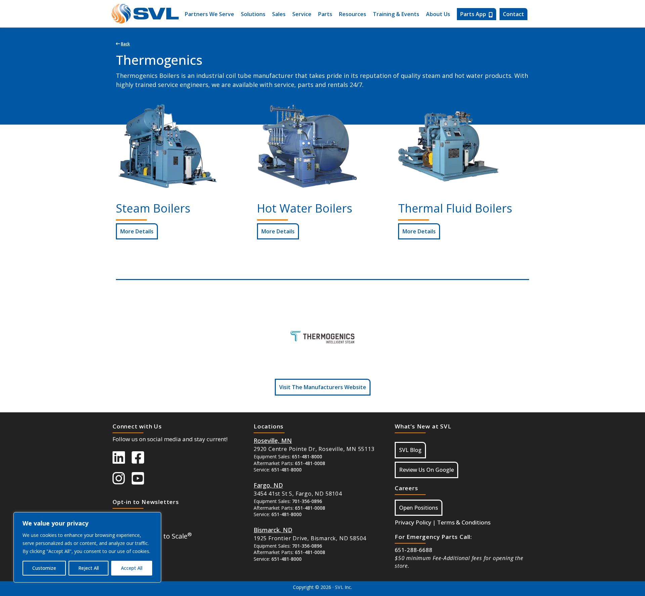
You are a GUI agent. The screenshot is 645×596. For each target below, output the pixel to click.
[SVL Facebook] (141, 460)
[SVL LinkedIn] (122, 460)
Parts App (473, 14)
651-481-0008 (310, 463)
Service (301, 14)
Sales (279, 14)
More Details (137, 231)
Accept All (131, 568)
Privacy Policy (413, 522)
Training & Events (396, 14)
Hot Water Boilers (304, 208)
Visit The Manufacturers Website (322, 387)
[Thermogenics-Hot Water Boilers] (307, 146)
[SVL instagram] (122, 481)
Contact (513, 14)
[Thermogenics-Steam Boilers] (166, 146)
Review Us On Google (426, 469)
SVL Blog (410, 450)
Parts (325, 14)
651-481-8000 (307, 456)
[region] (87, 547)
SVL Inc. (343, 587)
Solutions (253, 14)
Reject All (88, 568)
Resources (352, 14)
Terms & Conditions (463, 522)
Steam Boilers (153, 208)
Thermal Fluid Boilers (455, 208)
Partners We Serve (209, 14)
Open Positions (418, 507)
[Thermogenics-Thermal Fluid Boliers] (448, 146)
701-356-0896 (307, 501)
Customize (44, 568)
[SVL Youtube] (141, 481)
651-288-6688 (413, 550)
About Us (438, 14)
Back (125, 44)
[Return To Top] (601, 584)
